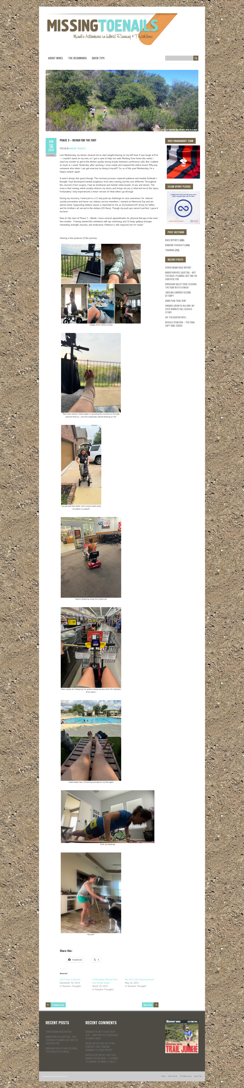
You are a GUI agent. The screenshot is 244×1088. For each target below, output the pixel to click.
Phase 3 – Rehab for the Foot (78, 140)
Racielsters (91, 1055)
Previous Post (58, 1005)
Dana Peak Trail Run (175, 300)
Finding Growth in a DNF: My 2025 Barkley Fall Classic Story (179, 309)
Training (169, 250)
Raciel (88, 1043)
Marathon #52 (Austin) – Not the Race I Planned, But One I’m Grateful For (181, 276)
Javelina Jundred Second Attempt (178, 293)
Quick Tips (98, 58)
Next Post (148, 1005)
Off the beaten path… (176, 317)
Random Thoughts (77, 148)
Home (163, 1076)
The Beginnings (77, 58)
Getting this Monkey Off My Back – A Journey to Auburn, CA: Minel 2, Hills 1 (101, 1058)
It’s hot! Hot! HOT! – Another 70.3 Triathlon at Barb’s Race (101, 1035)
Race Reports (172, 240)
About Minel (55, 58)
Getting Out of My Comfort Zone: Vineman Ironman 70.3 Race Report (100, 1046)
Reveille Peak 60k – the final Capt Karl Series (180, 323)
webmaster (91, 1031)
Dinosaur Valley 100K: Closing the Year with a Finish (181, 285)
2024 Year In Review (70, 979)
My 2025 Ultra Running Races (139, 979)
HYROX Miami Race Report (178, 267)
